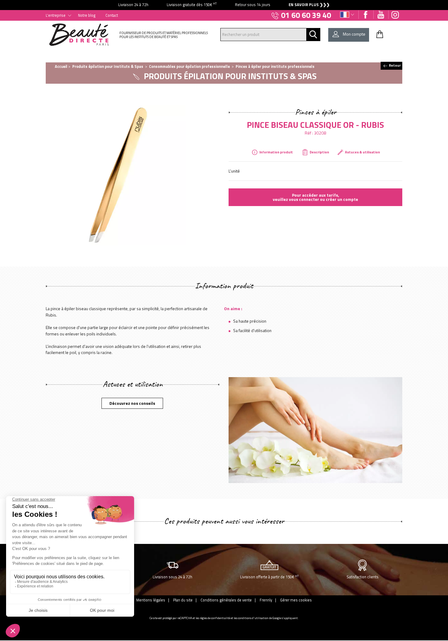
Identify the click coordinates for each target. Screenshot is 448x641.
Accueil (61, 66)
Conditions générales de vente (226, 600)
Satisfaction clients (363, 577)
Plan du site (183, 600)
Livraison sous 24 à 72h (172, 577)
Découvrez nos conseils (132, 403)
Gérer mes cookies (296, 600)
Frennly (266, 600)
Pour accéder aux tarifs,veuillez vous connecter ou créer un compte (315, 197)
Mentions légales (150, 600)
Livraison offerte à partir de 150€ (269, 577)
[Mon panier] (380, 34)
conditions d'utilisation (253, 618)
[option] (224, 5)
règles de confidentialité (215, 618)
